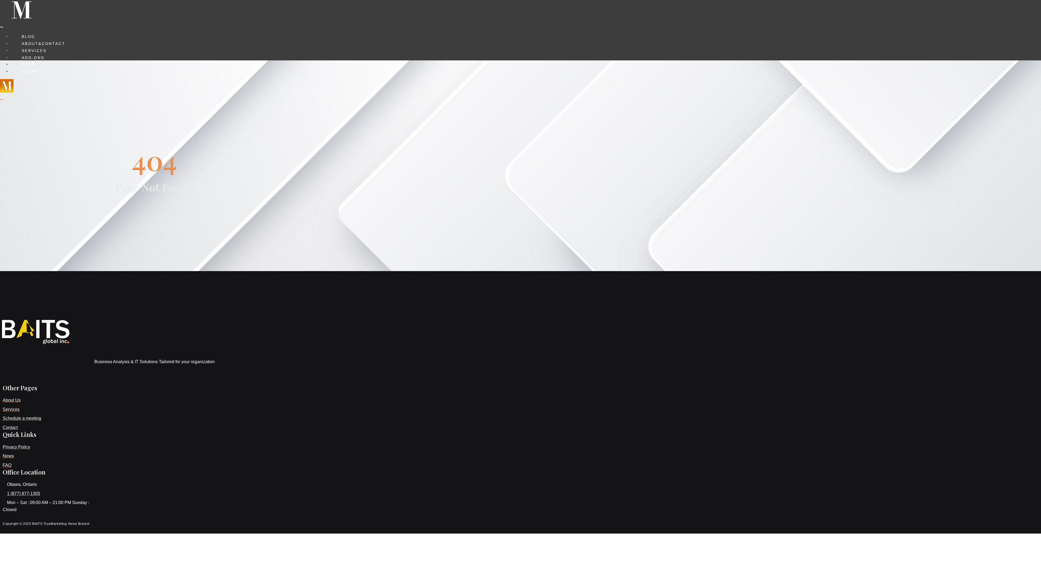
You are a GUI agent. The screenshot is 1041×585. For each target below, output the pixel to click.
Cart (28, 64)
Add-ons (33, 58)
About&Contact (43, 43)
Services (34, 50)
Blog (28, 36)
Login (29, 71)
